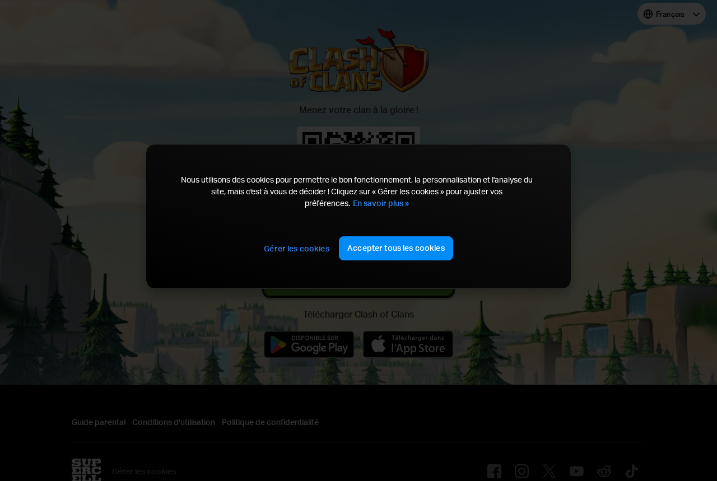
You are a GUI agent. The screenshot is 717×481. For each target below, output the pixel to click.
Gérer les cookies (296, 248)
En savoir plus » (381, 203)
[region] (358, 216)
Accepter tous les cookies (396, 248)
